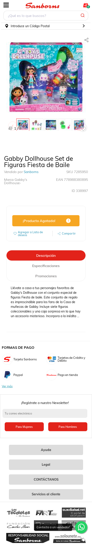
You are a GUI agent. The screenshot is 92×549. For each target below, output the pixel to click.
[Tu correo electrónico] (46, 415)
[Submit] (83, 15)
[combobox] (45, 16)
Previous (13, 123)
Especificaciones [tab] (46, 265)
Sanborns (31, 172)
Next (80, 123)
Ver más (7, 386)
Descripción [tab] (46, 255)
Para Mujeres (24, 427)
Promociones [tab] (46, 276)
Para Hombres (68, 427)
